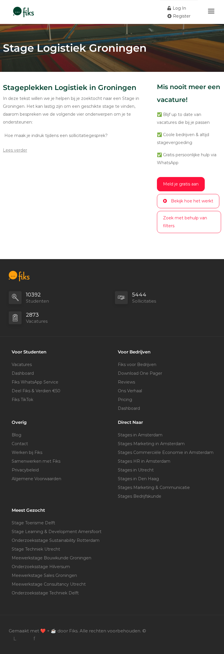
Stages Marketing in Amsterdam (151, 443)
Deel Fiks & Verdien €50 (36, 390)
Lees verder (15, 150)
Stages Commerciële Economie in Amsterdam (166, 452)
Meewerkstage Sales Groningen (44, 575)
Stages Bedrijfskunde (139, 496)
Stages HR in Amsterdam (144, 461)
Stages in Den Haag (138, 478)
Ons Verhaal (130, 390)
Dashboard (23, 373)
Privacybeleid (25, 470)
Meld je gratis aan (181, 184)
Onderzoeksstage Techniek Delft (45, 593)
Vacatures (22, 364)
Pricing (125, 399)
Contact (20, 443)
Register (181, 16)
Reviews (126, 382)
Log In (179, 8)
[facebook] (34, 638)
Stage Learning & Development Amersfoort (57, 531)
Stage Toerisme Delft (33, 522)
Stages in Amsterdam (140, 435)
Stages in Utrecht (136, 470)
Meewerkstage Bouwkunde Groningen (51, 558)
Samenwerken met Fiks (36, 461)
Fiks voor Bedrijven (137, 364)
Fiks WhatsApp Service (35, 382)
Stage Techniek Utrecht (36, 549)
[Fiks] (23, 9)
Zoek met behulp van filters (185, 221)
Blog (16, 435)
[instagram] (24, 638)
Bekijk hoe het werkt (192, 201)
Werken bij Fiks (27, 452)
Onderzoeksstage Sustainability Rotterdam (55, 540)
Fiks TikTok (22, 399)
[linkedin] (14, 638)
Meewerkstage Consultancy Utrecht (49, 584)
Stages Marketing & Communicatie (154, 487)
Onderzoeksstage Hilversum (41, 566)
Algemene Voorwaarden (36, 478)
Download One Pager (140, 373)
